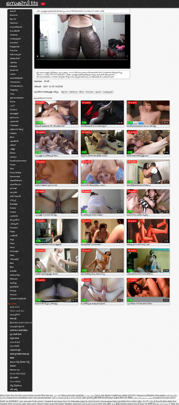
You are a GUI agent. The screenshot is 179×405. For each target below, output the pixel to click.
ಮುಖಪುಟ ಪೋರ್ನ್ (17, 326)
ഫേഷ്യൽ (15, 31)
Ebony (12, 153)
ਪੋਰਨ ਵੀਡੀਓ (14, 346)
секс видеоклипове (42, 397)
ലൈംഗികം (15, 275)
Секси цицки (106, 401)
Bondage (14, 204)
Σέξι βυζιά (83, 404)
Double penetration (18, 161)
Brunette (14, 15)
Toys (12, 94)
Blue (12, 267)
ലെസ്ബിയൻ (16, 78)
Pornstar (14, 50)
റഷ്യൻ (13, 235)
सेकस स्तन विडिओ (126, 397)
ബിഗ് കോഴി (15, 196)
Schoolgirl (14, 251)
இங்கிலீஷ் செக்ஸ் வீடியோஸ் (21, 322)
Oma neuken (160, 395)
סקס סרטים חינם (95, 404)
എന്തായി (14, 121)
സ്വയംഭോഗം (16, 86)
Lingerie (13, 133)
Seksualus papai (78, 401)
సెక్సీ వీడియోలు (16, 385)
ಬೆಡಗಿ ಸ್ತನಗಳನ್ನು (88, 397)
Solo (12, 168)
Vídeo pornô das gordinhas (72, 395)
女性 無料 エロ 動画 (111, 404)
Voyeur (13, 212)
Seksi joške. (137, 401)
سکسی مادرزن (89, 395)
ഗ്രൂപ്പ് (13, 200)
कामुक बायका (14, 338)
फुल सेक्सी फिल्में (15, 334)
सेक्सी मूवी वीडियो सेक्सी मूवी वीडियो (19, 356)
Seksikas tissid (71, 404)
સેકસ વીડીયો (15, 381)
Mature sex (15, 370)
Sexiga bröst (12, 397)
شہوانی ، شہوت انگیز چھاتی (143, 397)
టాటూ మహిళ (114, 397)
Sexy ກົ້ (137, 404)
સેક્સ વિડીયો (15, 342)
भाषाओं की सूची (15, 350)
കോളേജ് (14, 113)
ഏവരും (13, 62)
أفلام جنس (56, 395)
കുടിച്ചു (13, 283)
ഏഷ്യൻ (14, 141)
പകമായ (14, 216)
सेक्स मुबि (13, 318)
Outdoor (13, 109)
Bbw (12, 263)
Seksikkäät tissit (25, 397)
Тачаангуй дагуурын (53, 401)
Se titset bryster (92, 401)
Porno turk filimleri (103, 395)
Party (12, 243)
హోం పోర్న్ (14, 389)
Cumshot (14, 42)
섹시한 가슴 (148, 401)
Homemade (15, 176)
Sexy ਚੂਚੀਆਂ (15, 315)
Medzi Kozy (126, 401)
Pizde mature (38, 401)
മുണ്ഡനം (14, 117)
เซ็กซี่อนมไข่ (157, 401)
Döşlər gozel (49, 404)
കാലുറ (13, 157)
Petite (12, 102)
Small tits (14, 70)
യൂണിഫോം (15, 184)
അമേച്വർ (15, 58)
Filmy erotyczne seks (17, 404)
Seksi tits (175, 404)
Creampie (14, 125)
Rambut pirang (127, 404)
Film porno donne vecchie (30, 395)
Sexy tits (14, 395)
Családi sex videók (119, 395)
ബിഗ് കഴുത (15, 54)
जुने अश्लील (14, 378)
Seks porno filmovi (35, 404)
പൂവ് (12, 105)
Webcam (14, 279)
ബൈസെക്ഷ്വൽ (18, 298)
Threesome (15, 82)
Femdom (14, 228)
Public (12, 231)
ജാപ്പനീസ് (14, 220)
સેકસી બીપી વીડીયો (17, 374)
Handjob (13, 66)
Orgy (12, 239)
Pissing (13, 291)
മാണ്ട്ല (13, 271)
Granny (13, 208)
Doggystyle (15, 46)
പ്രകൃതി (14, 224)
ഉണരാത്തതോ (17, 98)
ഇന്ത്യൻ (14, 287)
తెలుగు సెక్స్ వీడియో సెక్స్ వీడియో (20, 364)
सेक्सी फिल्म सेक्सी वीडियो (18, 330)
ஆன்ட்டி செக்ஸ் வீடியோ (60, 397)
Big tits (13, 19)
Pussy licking (15, 172)
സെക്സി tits (22, 3)
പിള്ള (12, 149)
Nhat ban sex (47, 395)
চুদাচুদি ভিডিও (132, 395)
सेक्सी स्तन (152, 404)
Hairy (12, 255)
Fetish (12, 165)
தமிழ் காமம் (15, 307)
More (12, 137)
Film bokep (59, 404)
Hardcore (14, 23)
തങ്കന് (12, 145)
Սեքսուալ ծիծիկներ (146, 395)
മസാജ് (13, 188)
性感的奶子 (14, 401)
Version (13, 294)
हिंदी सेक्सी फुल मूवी (101, 397)
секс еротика (25, 401)
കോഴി (13, 11)
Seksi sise (116, 401)
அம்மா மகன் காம (17, 311)
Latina (12, 74)
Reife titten (5, 395)
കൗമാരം (14, 35)
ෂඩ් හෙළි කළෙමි (163, 404)
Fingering (14, 90)
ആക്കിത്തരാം (16, 180)
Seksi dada (167, 401)
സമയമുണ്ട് (15, 39)
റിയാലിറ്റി (14, 259)
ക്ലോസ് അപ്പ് (16, 129)
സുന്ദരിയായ (16, 27)
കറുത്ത (13, 192)
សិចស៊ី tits (4, 401)
